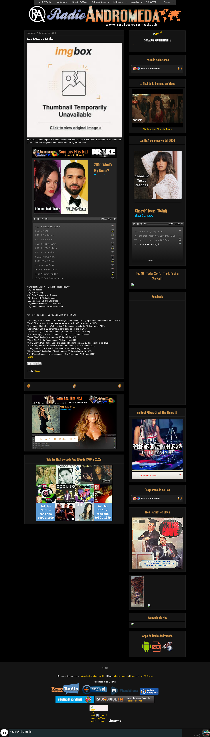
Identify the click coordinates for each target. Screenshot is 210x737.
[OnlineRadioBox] (149, 694)
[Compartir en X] (34, 363)
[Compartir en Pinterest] (40, 363)
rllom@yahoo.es (121, 676)
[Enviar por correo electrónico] (28, 363)
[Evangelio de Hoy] (132, 624)
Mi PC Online (147, 676)
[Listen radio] (125, 702)
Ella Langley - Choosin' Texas (157, 129)
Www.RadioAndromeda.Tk (92, 676)
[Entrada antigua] (120, 387)
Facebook (134, 676)
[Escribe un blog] (31, 363)
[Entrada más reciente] (29, 387)
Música (37, 371)
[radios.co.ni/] (74, 702)
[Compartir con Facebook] (37, 363)
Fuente (30, 357)
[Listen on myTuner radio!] (98, 708)
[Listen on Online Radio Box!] (180, 69)
